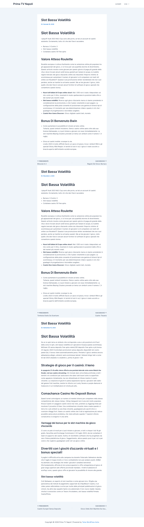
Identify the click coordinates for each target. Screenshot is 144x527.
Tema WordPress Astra (90, 522)
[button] (128, 4)
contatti (118, 4)
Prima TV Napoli (23, 3)
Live (125, 4)
